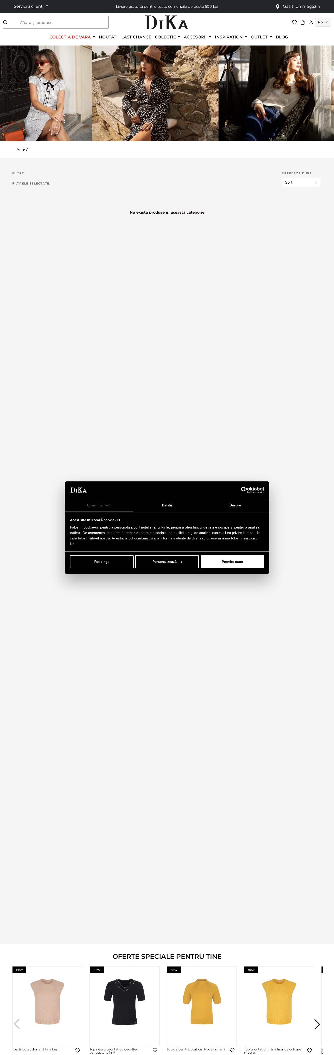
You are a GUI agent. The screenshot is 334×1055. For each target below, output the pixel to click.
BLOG (282, 37)
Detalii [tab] (167, 505)
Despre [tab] (235, 505)
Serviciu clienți (29, 6)
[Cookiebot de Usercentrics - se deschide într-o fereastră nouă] (244, 490)
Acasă (22, 149)
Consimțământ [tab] (98, 505)
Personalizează (164, 562)
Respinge (101, 562)
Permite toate (232, 562)
